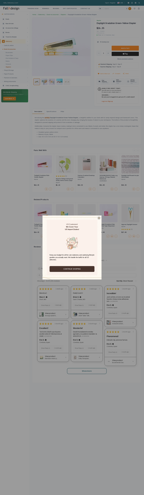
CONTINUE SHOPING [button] (72, 269)
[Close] (99, 218)
